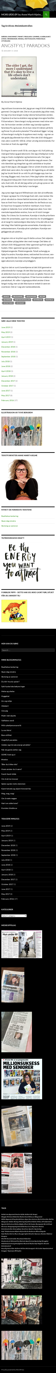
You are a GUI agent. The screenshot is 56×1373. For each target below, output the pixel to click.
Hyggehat (5, 696)
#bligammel (18, 296)
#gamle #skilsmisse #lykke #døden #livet (14, 1224)
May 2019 (5, 332)
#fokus (39, 1222)
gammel (36, 37)
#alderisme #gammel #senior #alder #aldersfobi (16, 1214)
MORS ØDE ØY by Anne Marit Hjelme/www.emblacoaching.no (22, 14)
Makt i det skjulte (8, 715)
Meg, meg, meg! (7, 793)
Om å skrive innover (9, 779)
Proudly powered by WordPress (12, 1370)
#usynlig (49, 300)
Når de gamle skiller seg (11, 750)
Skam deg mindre (8, 521)
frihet (20, 37)
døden (4, 37)
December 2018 (8, 347)
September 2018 (8, 356)
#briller (51, 1219)
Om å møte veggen (9, 798)
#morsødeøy (17, 1229)
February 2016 (7, 400)
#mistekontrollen (22, 300)
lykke (4, 39)
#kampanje (39, 1224)
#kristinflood (47, 1224)
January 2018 (7, 376)
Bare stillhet (6, 735)
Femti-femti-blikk (8, 774)
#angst (7, 296)
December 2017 (8, 381)
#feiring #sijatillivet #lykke (28, 1222)
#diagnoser (31, 296)
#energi (16, 1222)
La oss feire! (6, 730)
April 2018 (5, 371)
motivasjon (30, 39)
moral (21, 39)
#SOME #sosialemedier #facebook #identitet (16, 1239)
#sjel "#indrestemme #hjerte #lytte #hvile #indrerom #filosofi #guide (23, 1231)
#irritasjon (32, 1224)
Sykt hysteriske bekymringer (13, 686)
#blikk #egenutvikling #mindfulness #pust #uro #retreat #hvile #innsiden (25, 1219)
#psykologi (38, 1229)
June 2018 (5, 366)
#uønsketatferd (48, 1248)
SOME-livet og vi (8, 754)
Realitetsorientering (9, 516)
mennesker (12, 39)
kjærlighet (45, 37)
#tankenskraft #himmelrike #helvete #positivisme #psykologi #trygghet (24, 1241)
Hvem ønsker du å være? (11, 769)
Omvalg (4, 711)
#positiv (31, 1229)
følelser (28, 37)
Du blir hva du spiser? (10, 681)
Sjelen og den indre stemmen (13, 784)
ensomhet (12, 37)
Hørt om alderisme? (9, 803)
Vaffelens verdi (7, 720)
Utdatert (5, 706)
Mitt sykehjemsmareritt (11, 725)
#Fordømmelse (47, 1222)
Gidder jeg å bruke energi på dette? (15, 745)
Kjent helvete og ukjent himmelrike (16, 789)
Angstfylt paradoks (25, 45)
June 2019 (5, 327)
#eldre (42, 296)
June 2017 (5, 390)
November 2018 (8, 351)
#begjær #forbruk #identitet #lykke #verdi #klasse (17, 1217)
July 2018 (5, 361)
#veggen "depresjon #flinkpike (11, 1251)
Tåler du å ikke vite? (9, 764)
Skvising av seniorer (9, 526)
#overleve (38, 300)
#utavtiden (8, 303)
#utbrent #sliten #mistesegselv (25, 1248)
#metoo (4, 759)
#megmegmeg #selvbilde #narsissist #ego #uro (23, 1226)
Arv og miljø (6, 701)
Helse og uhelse (7, 691)
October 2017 (7, 386)
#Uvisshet (20, 303)
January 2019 (7, 342)
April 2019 (5, 337)
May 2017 (5, 395)
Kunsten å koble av (9, 808)
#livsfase (7, 300)
